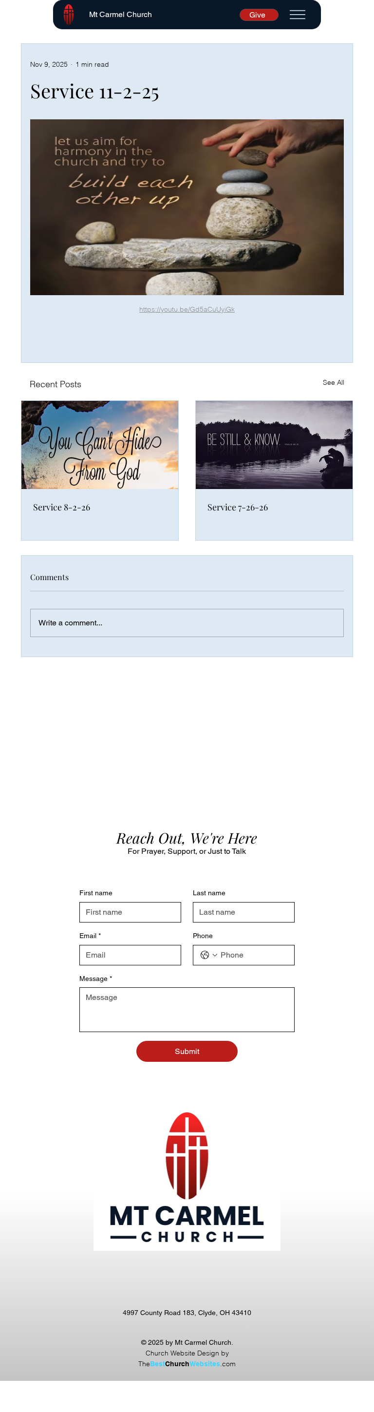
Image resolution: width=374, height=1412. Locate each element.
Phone (203, 936)
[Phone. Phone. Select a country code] (209, 955)
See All (333, 382)
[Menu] (297, 14)
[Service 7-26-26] (274, 445)
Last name (209, 893)
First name (95, 893)
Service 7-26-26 (237, 507)
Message (95, 978)
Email (90, 936)
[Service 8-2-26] (99, 445)
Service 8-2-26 (61, 507)
